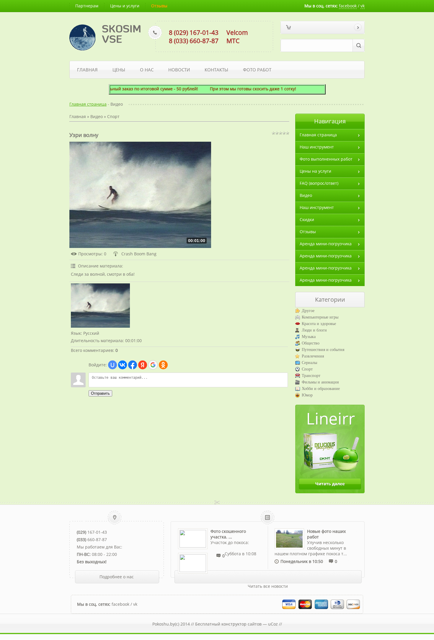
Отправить (100, 393)
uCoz (273, 624)
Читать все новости (268, 586)
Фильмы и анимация (320, 382)
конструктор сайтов (241, 624)
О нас (147, 70)
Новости (179, 70)
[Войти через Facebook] (132, 364)
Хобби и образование (321, 388)
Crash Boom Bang (138, 254)
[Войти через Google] (153, 365)
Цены (118, 70)
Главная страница (88, 104)
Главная (87, 70)
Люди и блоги (314, 330)
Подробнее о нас (116, 576)
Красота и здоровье (319, 323)
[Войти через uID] (112, 364)
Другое (308, 310)
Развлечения (313, 356)
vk (362, 6)
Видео (96, 116)
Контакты (216, 70)
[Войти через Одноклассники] (163, 364)
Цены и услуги (124, 6)
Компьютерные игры (320, 317)
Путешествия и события (323, 349)
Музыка (309, 336)
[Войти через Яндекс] (142, 364)
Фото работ (257, 70)
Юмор (307, 395)
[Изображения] (100, 305)
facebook (348, 6)
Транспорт (311, 375)
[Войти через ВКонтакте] (122, 364)
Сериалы (309, 362)
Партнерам (86, 6)
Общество (310, 343)
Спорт (113, 116)
